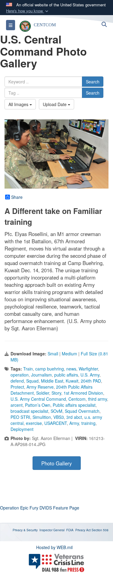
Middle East (52, 381)
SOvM (56, 411)
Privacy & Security (25, 530)
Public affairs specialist (74, 405)
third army (97, 399)
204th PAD (91, 381)
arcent (17, 405)
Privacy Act (83, 530)
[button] (27, 11)
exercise (34, 423)
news (71, 369)
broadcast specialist (29, 411)
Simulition (42, 417)
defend (17, 381)
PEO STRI (20, 417)
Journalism (41, 375)
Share (17, 197)
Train (28, 369)
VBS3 (58, 417)
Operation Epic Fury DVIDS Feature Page (39, 508)
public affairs (66, 375)
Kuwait (72, 381)
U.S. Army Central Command (38, 399)
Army (74, 423)
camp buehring (49, 369)
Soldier (42, 393)
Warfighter (88, 369)
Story (56, 393)
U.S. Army (89, 375)
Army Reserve (40, 387)
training (88, 423)
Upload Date (55, 104)
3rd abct (74, 417)
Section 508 (100, 530)
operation (20, 375)
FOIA (70, 530)
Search (92, 82)
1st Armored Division (83, 393)
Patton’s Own (37, 405)
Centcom (77, 399)
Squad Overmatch (82, 411)
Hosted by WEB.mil (54, 547)
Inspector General (51, 530)
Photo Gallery (56, 463)
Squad (32, 381)
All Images (19, 104)
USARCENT (55, 423)
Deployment (22, 429)
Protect (17, 387)
